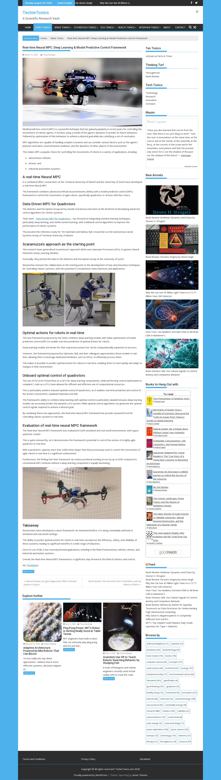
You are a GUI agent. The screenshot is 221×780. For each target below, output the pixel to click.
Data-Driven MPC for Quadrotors (53, 218)
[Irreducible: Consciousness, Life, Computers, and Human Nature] (149, 446)
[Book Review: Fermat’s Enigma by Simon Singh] (172, 240)
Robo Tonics (43, 27)
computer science (156, 662)
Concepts (150, 103)
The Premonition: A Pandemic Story (171, 398)
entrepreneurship (157, 674)
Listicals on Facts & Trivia (159, 56)
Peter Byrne (153, 528)
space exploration (157, 729)
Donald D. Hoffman (156, 543)
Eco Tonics (107, 27)
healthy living (155, 692)
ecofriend (172, 668)
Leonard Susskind (155, 509)
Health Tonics (126, 27)
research (153, 711)
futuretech (154, 680)
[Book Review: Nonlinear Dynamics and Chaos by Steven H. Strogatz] (172, 200)
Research (150, 96)
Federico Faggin (160, 447)
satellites (183, 711)
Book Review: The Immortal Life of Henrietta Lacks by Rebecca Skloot (114, 583)
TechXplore (32, 565)
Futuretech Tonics (85, 27)
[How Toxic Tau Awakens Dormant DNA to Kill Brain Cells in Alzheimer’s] (172, 315)
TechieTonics (36, 12)
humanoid (172, 692)
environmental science (182, 674)
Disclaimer (145, 758)
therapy (152, 741)
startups (152, 735)
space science (179, 729)
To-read (168, 394)
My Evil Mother (161, 487)
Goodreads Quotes (190, 166)
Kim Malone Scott (161, 435)
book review (155, 655)
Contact (180, 27)
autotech (177, 643)
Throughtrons (153, 72)
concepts (175, 662)
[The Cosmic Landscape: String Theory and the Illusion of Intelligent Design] (149, 504)
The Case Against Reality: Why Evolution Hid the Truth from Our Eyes (170, 536)
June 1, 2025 (70, 624)
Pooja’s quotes (156, 121)
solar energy (154, 723)
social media (175, 717)
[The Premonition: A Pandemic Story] (149, 404)
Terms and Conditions (34, 758)
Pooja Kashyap (49, 54)
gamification (171, 680)
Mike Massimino (154, 466)
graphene (173, 686)
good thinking (155, 686)
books (171, 655)
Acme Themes (140, 775)
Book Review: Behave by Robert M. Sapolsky (169, 604)
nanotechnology (185, 698)
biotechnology (171, 649)
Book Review (152, 76)
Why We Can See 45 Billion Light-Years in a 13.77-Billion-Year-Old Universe (95, 3)
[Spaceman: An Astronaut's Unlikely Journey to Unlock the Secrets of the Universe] (149, 477)
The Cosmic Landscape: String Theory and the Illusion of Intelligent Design (168, 502)
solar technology (174, 723)
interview (166, 698)
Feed (152, 564)
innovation (189, 692)
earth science (155, 668)
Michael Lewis (160, 401)
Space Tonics (62, 27)
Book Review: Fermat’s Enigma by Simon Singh (169, 256)
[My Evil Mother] (149, 493)
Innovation (151, 100)
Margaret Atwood (161, 490)
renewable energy (176, 705)
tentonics (185, 735)
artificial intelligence (157, 643)
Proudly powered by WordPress (90, 775)
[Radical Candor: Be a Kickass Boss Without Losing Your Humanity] (149, 434)
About (166, 27)
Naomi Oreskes (154, 424)
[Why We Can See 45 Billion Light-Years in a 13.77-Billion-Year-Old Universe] (172, 275)
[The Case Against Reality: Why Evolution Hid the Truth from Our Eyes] (149, 539)
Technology (152, 92)
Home (28, 27)
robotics (169, 711)
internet (152, 698)
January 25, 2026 (32, 644)
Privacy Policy (88, 758)
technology (168, 735)
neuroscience (155, 705)
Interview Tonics (149, 27)
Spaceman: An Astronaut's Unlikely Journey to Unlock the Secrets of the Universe (170, 475)
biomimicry (153, 649)
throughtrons (168, 741)
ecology (187, 668)
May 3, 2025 (110, 653)
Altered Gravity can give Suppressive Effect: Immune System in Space (50, 583)
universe (185, 741)
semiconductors (156, 717)
